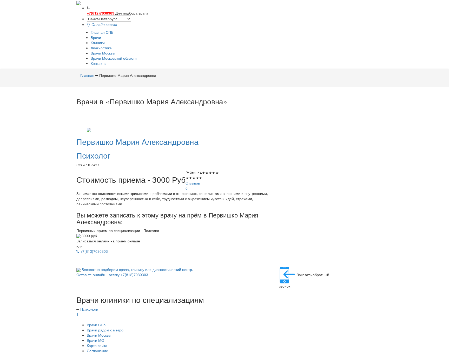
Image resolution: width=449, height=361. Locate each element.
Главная (87, 75)
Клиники (98, 42)
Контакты (98, 63)
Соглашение (97, 350)
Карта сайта (97, 345)
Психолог (93, 155)
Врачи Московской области (114, 58)
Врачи (96, 37)
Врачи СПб (96, 324)
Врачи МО (95, 340)
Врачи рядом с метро (105, 329)
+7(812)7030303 (100, 13)
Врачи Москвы (103, 53)
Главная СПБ (102, 32)
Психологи (87, 311)
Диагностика (101, 47)
